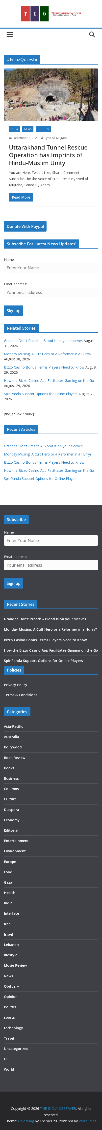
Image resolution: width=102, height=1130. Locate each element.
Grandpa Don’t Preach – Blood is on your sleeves (43, 340)
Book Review (14, 757)
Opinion (11, 996)
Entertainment (16, 840)
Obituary (11, 986)
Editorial (11, 830)
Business (11, 778)
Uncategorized (16, 1048)
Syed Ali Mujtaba (56, 138)
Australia (11, 736)
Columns (11, 788)
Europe (10, 861)
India (14, 129)
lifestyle (10, 955)
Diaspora (11, 809)
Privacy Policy (15, 684)
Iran (7, 924)
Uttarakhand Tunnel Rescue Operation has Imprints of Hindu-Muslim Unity (48, 155)
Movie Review (15, 965)
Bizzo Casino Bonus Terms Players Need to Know (44, 367)
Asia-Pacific (13, 726)
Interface (11, 913)
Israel (8, 934)
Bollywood (13, 747)
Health (9, 892)
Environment (15, 851)
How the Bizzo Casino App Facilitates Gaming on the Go (49, 380)
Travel (9, 1038)
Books (9, 768)
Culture (10, 799)
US (6, 1059)
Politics (43, 129)
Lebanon (11, 944)
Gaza (8, 882)
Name (9, 259)
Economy (12, 820)
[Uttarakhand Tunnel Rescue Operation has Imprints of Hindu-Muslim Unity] (51, 94)
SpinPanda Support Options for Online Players (40, 393)
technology (13, 1028)
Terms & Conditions (20, 694)
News (27, 129)
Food (8, 872)
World (9, 1069)
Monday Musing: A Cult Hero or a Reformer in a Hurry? (47, 354)
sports (9, 1017)
